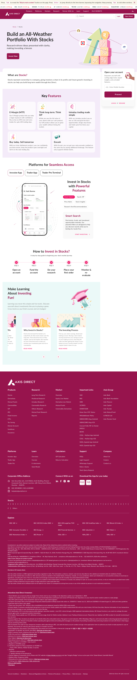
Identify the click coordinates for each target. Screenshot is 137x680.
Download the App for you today (94, 476)
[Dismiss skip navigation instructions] (134, 2)
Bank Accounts (76, 674)
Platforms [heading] (12, 451)
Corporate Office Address (19, 476)
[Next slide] (58, 357)
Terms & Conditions (13, 674)
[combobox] (96, 16)
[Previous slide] (44, 357)
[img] (57, 481)
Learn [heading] (34, 451)
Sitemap (85, 674)
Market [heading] (59, 390)
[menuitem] (29, 11)
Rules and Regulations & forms (37, 674)
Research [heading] (36, 390)
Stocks (21, 27)
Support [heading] (83, 451)
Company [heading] (107, 451)
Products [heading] (12, 390)
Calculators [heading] (60, 451)
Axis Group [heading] (108, 390)
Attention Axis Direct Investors (20, 593)
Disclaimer (24, 674)
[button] (16, 173)
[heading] (31, 37)
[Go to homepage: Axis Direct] (12, 14)
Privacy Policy (66, 674)
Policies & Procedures (54, 674)
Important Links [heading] (86, 390)
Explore (11, 518)
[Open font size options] (133, 11)
